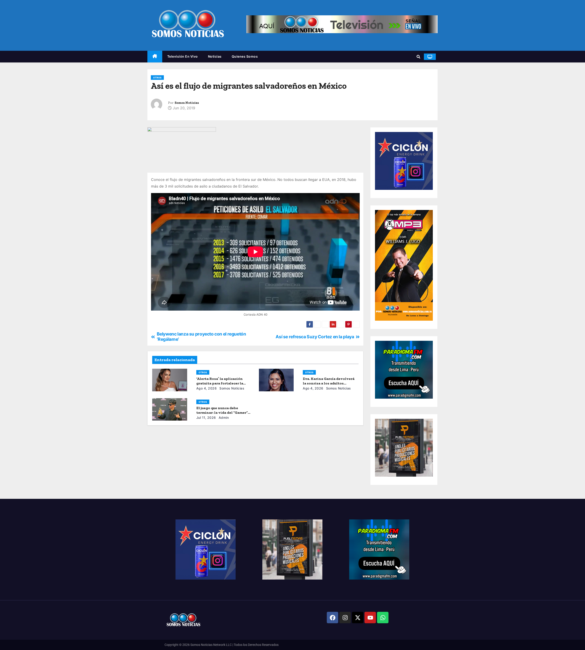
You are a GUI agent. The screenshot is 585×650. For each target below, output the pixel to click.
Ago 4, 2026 (206, 388)
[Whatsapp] (382, 617)
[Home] (154, 56)
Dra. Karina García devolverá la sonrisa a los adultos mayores (328, 383)
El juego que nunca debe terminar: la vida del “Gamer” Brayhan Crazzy (222, 412)
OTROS (157, 77)
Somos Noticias (187, 103)
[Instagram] (345, 617)
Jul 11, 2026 (206, 417)
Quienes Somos (245, 56)
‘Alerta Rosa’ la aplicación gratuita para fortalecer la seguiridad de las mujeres (219, 383)
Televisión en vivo (182, 56)
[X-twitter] (357, 617)
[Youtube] (370, 617)
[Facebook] (332, 617)
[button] (418, 56)
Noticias (215, 56)
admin (223, 417)
